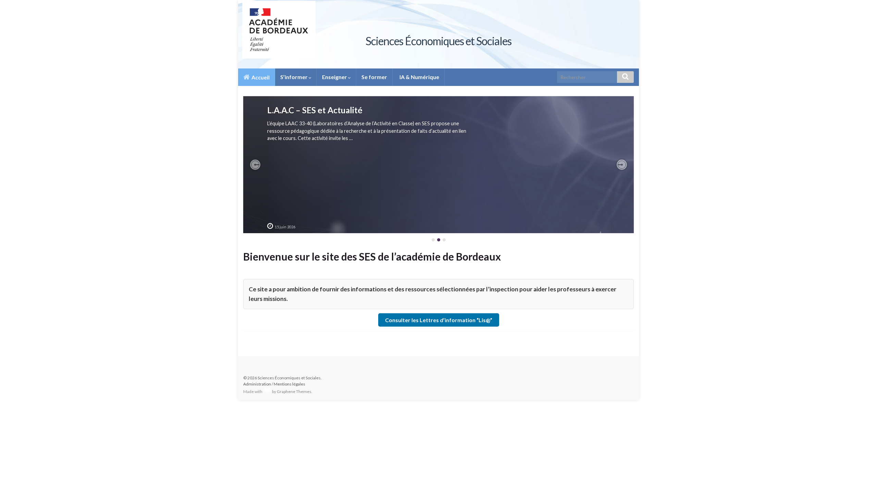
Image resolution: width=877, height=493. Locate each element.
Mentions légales (289, 384)
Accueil (260, 77)
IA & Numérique (418, 77)
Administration (257, 384)
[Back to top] (861, 477)
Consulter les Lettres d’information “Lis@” (438, 320)
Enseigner (335, 77)
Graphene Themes (294, 391)
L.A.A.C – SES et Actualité (314, 110)
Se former (374, 77)
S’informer (294, 77)
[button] (255, 165)
